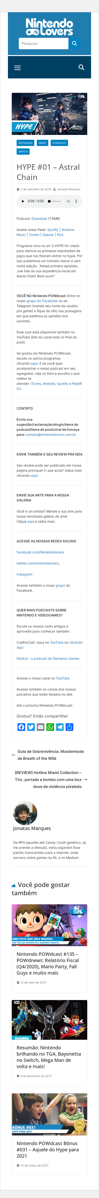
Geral (42, 142)
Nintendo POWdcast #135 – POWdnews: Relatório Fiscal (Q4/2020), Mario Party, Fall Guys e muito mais (48, 963)
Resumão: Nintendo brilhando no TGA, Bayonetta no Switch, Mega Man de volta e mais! (49, 1057)
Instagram (24, 574)
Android (49, 383)
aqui (34, 363)
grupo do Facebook (42, 301)
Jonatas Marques (68, 189)
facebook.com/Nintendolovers (40, 552)
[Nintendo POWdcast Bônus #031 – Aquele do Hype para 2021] (49, 1096)
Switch (23, 151)
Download (39, 218)
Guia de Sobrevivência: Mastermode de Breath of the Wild (51, 755)
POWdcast (59, 142)
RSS (60, 235)
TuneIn (34, 235)
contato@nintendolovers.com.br (51, 434)
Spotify (53, 230)
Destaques (25, 142)
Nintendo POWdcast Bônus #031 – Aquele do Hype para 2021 (48, 1149)
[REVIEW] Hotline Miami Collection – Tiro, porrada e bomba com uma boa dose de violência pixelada (48, 779)
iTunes (36, 383)
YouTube (56, 642)
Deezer (48, 235)
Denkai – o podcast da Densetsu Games (48, 658)
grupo (60, 585)
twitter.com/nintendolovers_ (38, 563)
